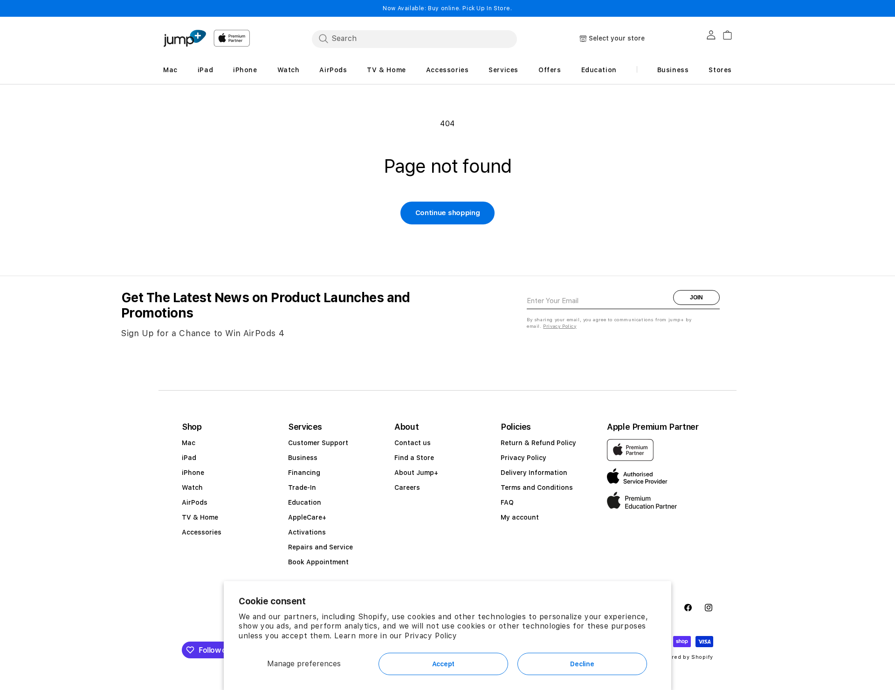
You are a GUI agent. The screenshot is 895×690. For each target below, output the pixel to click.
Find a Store (414, 457)
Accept (443, 664)
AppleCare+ (307, 517)
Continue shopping (447, 213)
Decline (582, 664)
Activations (307, 532)
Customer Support (318, 442)
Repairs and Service (320, 547)
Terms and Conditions (537, 487)
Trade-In (302, 487)
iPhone (193, 472)
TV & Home (200, 517)
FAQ (507, 502)
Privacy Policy (431, 635)
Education (304, 502)
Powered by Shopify (684, 657)
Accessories (201, 532)
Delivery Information (534, 472)
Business (302, 457)
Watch (192, 487)
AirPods (194, 502)
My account (520, 517)
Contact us (412, 442)
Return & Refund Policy (538, 442)
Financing (304, 472)
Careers (407, 487)
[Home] (184, 38)
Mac (188, 442)
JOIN (696, 297)
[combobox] (414, 38)
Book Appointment (318, 562)
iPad (189, 457)
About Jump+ (416, 472)
